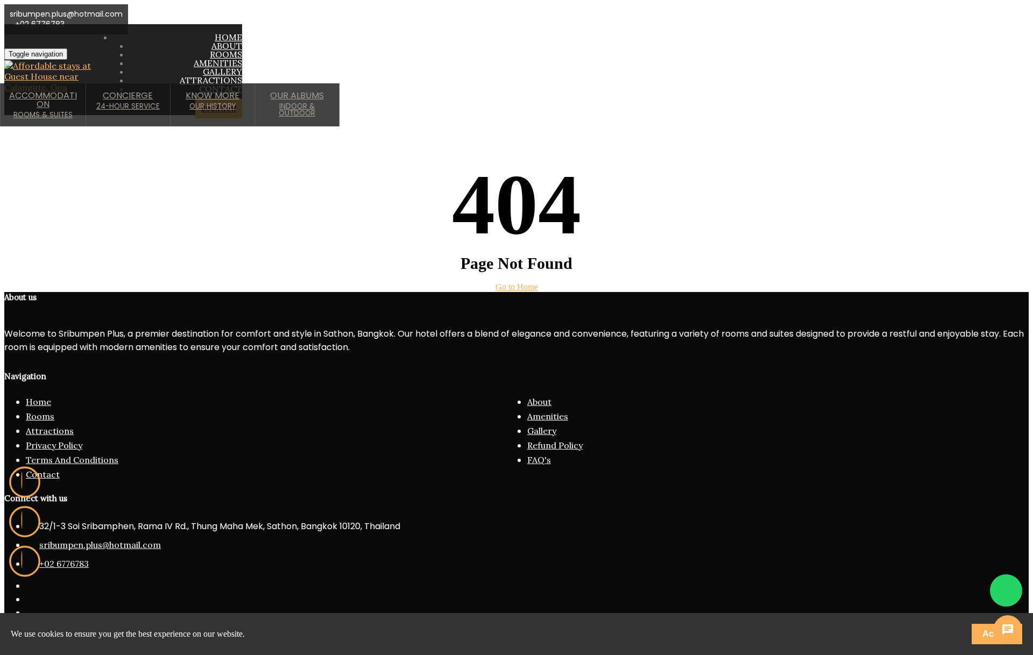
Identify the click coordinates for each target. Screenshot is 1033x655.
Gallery (541, 430)
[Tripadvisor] (24, 521)
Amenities (547, 416)
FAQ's (539, 459)
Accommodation (43, 104)
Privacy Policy (54, 445)
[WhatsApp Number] (1006, 581)
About (539, 401)
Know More (212, 100)
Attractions (50, 430)
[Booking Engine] (24, 561)
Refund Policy (555, 445)
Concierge (128, 100)
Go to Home (517, 286)
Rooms (40, 416)
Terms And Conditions (72, 459)
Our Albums (297, 103)
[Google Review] (24, 482)
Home (38, 401)
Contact (43, 474)
